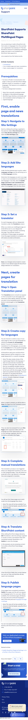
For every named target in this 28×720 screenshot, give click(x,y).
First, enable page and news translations (15, 66)
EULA (3, 702)
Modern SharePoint (6, 24)
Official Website (16, 1)
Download (7, 1)
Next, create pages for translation (13, 68)
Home (3, 22)
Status (2, 1)
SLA (3, 699)
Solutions (9, 22)
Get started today (14, 673)
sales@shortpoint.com (10, 692)
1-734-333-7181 (8, 687)
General (15, 22)
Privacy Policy (6, 697)
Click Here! (7, 641)
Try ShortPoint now (14, 4)
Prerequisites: (7, 64)
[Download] (11, 372)
